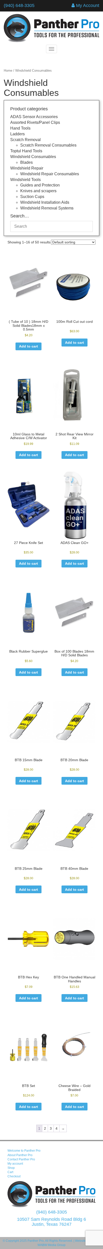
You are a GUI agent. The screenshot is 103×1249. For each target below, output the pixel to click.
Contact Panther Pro (21, 1159)
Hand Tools (20, 128)
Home (8, 70)
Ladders (17, 134)
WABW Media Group (52, 1245)
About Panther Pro (20, 1155)
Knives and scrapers (38, 191)
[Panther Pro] (51, 28)
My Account (87, 5)
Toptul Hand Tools (26, 151)
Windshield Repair (26, 168)
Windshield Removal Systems (47, 208)
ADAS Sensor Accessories (34, 117)
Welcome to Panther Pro (24, 1150)
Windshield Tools (25, 180)
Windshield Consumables (33, 157)
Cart (10, 1172)
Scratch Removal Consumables (48, 145)
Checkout (14, 1176)
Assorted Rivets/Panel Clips (35, 122)
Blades (26, 162)
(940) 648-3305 (19, 5)
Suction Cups (32, 196)
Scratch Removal (25, 140)
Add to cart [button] (28, 346)
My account (15, 1163)
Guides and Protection (40, 185)
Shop (11, 1168)
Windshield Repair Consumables (49, 174)
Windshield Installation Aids (44, 202)
